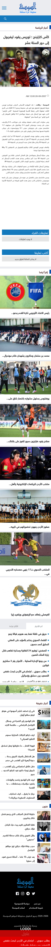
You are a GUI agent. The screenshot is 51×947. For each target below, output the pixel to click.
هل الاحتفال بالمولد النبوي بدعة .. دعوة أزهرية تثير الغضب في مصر (20, 758)
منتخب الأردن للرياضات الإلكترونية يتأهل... (29, 483)
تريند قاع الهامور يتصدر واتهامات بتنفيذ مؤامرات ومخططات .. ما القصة (20, 783)
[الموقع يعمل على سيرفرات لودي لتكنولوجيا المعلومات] (25, 928)
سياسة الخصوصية (22, 903)
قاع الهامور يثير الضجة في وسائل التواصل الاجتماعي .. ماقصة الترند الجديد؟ (20, 724)
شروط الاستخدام (36, 907)
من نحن (37, 903)
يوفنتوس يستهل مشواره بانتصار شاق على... (27, 398)
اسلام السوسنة (18, 907)
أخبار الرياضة (41, 27)
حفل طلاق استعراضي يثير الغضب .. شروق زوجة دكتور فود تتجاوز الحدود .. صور (18, 770)
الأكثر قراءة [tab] (13, 626)
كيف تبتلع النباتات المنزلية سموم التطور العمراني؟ (20, 737)
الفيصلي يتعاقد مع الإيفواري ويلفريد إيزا (30, 614)
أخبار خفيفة (42, 703)
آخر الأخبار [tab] (38, 626)
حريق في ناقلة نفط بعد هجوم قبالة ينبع (27, 633)
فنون (45, 806)
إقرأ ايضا (43, 271)
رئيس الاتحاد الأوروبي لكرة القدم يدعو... (30, 312)
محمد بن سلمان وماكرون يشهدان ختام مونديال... (25, 355)
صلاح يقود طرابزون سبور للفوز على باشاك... (28, 441)
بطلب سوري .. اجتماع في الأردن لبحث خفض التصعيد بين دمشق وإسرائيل (26, 673)
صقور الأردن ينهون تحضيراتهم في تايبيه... (29, 526)
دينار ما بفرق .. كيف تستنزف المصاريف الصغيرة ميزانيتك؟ (22, 795)
